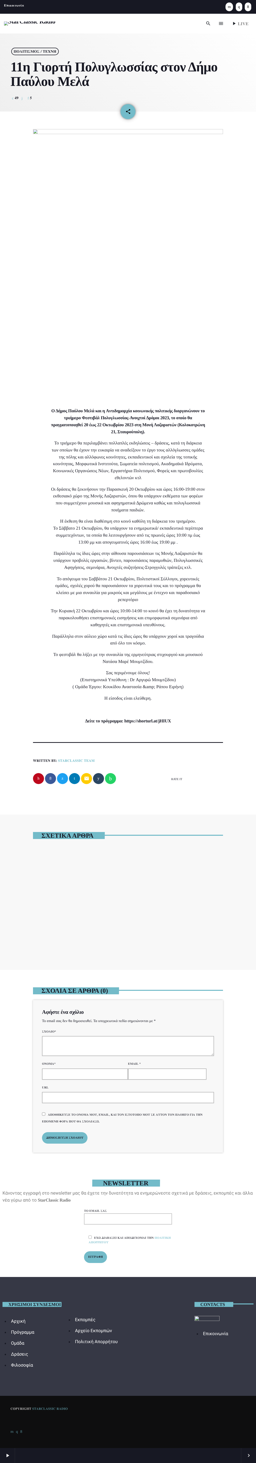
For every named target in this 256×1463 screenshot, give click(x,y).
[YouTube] (229, 6)
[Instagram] (239, 6)
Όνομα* (49, 1064)
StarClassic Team (76, 760)
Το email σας (95, 1211)
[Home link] (29, 23)
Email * (134, 1064)
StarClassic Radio (50, 1408)
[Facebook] (248, 6)
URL (45, 1087)
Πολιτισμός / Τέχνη (35, 51)
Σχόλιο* (49, 1032)
